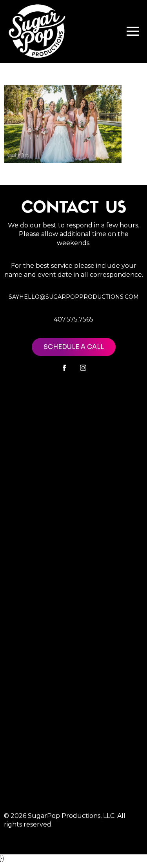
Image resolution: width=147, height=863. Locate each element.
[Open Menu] (133, 31)
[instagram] (83, 368)
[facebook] (64, 368)
